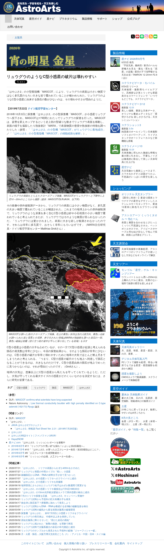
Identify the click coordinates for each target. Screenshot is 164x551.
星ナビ (50, 18)
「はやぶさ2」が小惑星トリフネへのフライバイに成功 (48, 478)
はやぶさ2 (84, 387)
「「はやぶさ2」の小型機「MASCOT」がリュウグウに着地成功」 (67, 129)
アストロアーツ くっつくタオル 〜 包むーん (139, 217)
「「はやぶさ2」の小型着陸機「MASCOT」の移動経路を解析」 (46, 133)
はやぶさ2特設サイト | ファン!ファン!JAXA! (33, 435)
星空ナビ (127, 167)
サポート (102, 18)
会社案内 (120, 543)
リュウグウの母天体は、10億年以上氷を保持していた (48, 516)
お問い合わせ (15, 26)
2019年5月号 (18, 456)
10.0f (131, 149)
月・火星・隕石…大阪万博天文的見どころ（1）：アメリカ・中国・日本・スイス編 (63, 534)
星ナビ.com (15, 442)
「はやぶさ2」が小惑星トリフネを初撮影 (42, 481)
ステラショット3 (131, 125)
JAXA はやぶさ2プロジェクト (26, 425)
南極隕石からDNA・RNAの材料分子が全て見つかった (48, 474)
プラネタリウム (68, 18)
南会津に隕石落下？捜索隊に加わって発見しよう (45, 502)
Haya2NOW (17, 439)
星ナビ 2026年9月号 (133, 59)
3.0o (131, 128)
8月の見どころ (130, 418)
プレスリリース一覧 (100, 543)
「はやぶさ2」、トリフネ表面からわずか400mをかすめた (50, 468)
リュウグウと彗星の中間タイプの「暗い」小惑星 (45, 471)
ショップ (117, 18)
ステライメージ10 (132, 146)
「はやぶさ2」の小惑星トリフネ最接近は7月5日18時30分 (50, 488)
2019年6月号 (18, 452)
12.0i (131, 107)
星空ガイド (35, 18)
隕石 (54, 387)
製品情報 (87, 18)
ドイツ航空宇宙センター (42, 108)
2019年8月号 (18, 445)
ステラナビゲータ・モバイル (138, 83)
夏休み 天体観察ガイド (135, 394)
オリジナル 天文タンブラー (137, 194)
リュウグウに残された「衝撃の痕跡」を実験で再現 (47, 523)
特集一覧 (138, 429)
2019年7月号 (18, 449)
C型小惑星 (22, 387)
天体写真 (19, 18)
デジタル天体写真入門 (134, 359)
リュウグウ (39, 387)
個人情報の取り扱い (75, 543)
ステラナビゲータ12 (133, 104)
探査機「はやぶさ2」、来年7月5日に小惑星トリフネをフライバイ (54, 513)
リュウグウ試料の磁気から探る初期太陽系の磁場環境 (48, 509)
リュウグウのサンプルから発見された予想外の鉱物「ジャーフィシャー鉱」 (59, 530)
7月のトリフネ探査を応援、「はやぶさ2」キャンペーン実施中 (52, 495)
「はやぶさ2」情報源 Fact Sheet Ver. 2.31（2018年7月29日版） (46, 428)
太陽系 (18, 37)
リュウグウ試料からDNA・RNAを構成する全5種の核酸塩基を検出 (54, 506)
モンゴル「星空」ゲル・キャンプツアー (139, 271)
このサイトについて (32, 543)
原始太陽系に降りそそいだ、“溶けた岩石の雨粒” (45, 520)
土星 (124, 406)
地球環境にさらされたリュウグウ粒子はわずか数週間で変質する (53, 485)
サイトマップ (134, 543)
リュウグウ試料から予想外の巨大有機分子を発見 (45, 499)
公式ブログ (133, 18)
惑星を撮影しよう (132, 373)
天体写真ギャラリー (133, 347)
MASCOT (68, 387)
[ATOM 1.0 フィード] (151, 36)
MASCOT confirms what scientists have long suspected (44, 399)
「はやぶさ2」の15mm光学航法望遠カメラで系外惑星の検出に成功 (55, 492)
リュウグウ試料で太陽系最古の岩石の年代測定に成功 (48, 526)
